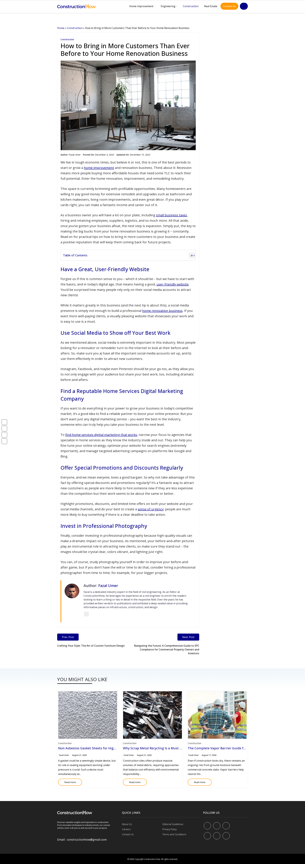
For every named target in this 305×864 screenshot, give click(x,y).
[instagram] (226, 835)
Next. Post (188, 637)
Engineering (168, 6)
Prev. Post (68, 637)
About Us (127, 824)
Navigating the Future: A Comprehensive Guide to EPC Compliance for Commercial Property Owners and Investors (166, 649)
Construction (190, 6)
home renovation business (162, 311)
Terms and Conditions (174, 834)
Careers (126, 829)
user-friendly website (172, 284)
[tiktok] (216, 835)
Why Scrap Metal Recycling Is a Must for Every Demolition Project (173, 748)
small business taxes (171, 215)
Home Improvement (141, 6)
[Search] (244, 6)
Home (60, 28)
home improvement (99, 168)
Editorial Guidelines (173, 824)
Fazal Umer (75, 154)
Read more (67, 781)
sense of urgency (150, 509)
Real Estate (210, 6)
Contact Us (229, 6)
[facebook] (207, 825)
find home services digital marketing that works (101, 435)
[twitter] (216, 825)
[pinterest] (226, 825)
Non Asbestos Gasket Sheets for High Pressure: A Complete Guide (108, 748)
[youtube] (207, 835)
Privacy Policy (170, 829)
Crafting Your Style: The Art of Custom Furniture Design (91, 645)
